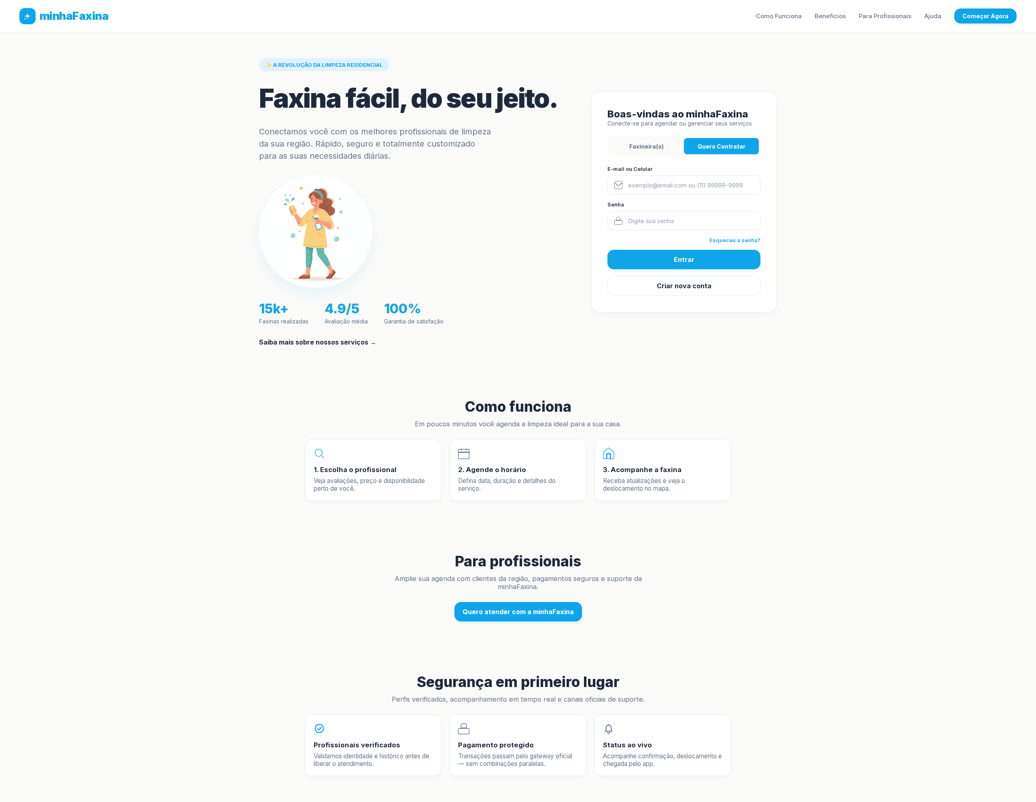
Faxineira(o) (646, 146)
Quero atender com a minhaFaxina (518, 612)
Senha (615, 204)
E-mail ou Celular (629, 169)
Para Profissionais (885, 16)
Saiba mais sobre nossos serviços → (317, 342)
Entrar (684, 259)
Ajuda (932, 16)
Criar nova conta (684, 286)
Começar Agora (985, 16)
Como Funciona (779, 16)
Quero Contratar (721, 146)
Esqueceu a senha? (734, 240)
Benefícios (830, 16)
